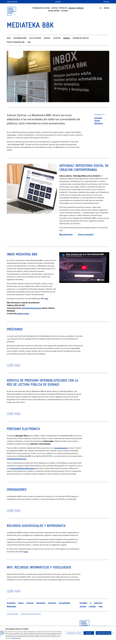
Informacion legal (16, 638)
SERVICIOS (66, 38)
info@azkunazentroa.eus (31, 308)
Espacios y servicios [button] (75, 8)
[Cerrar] (113, 633)
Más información (66, 234)
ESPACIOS (47, 38)
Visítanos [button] (64, 11)
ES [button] (100, 8)
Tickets (106, 2)
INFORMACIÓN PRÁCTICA (81, 38)
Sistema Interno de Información (31, 614)
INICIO (9, 38)
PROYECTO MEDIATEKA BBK (16, 42)
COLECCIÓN (56, 38)
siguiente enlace (61, 448)
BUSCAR (106, 8)
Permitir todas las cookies (103, 633)
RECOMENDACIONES (20, 38)
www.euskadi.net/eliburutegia (23, 468)
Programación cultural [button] (41, 8)
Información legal (12, 614)
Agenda (58, 2)
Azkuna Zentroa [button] (54, 11)
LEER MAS (13, 365)
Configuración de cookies (74, 633)
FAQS (29, 42)
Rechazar (88, 633)
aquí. (26, 552)
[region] (58, 633)
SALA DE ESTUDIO (35, 38)
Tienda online (12, 2)
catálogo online (23, 314)
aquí (46, 299)
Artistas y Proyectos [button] (59, 8)
